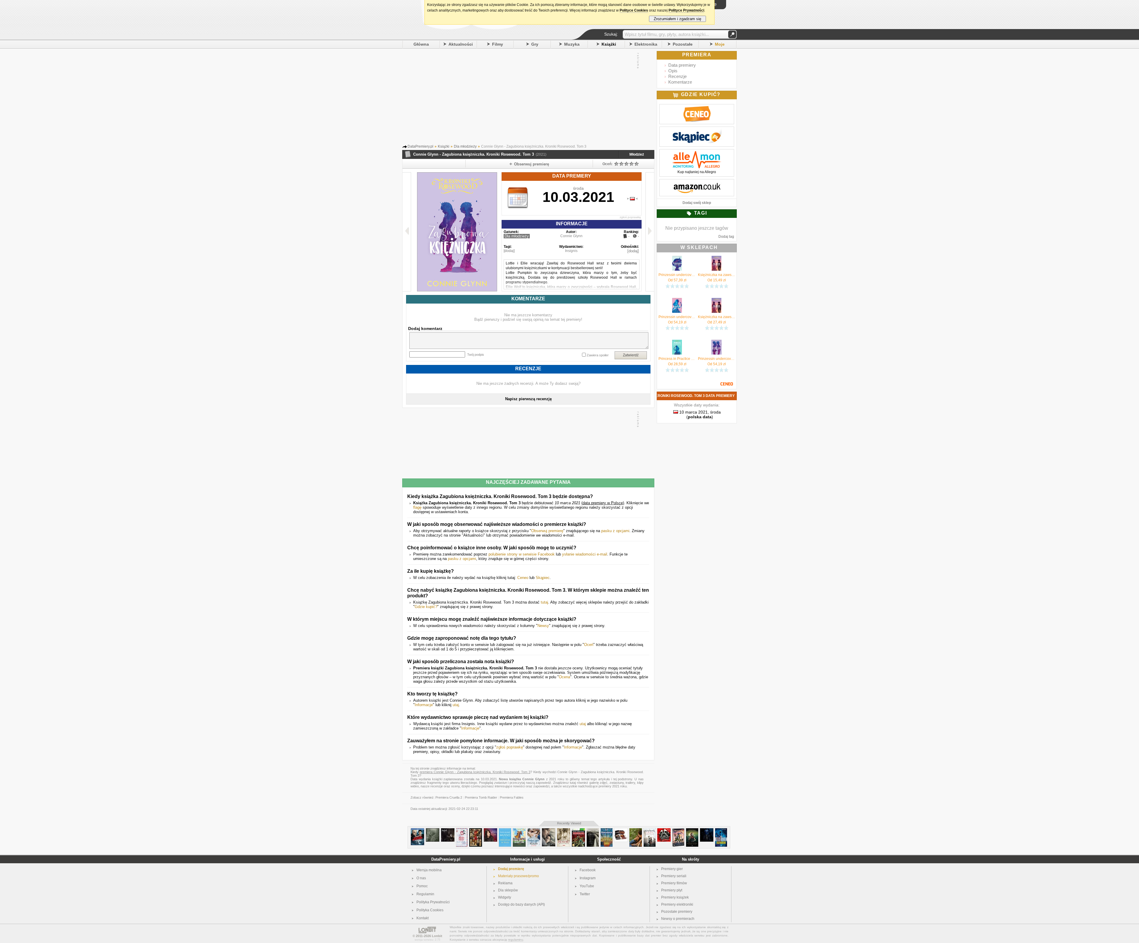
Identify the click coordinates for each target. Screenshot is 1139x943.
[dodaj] (509, 251)
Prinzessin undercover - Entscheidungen (716, 359)
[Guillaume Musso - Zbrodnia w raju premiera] (505, 830)
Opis (672, 70)
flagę (417, 507)
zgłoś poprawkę (630, 217)
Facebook (588, 870)
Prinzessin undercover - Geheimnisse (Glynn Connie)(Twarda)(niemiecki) (677, 275)
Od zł (677, 280)
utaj (456, 705)
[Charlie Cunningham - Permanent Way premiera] (433, 830)
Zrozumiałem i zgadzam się (677, 19)
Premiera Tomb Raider (481, 797)
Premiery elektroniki (677, 904)
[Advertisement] (522, 97)
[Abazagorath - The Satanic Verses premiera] (448, 830)
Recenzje (677, 76)
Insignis (571, 251)
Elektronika (645, 44)
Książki (609, 44)
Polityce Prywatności (686, 10)
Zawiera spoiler (598, 355)
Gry (534, 44)
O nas (421, 878)
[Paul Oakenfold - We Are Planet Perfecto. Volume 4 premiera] (664, 830)
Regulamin (425, 894)
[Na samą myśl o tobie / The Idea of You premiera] (635, 830)
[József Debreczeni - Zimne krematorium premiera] (592, 830)
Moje (720, 44)
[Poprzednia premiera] (407, 231)
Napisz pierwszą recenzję (528, 399)
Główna (421, 44)
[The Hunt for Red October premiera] (417, 830)
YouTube (587, 886)
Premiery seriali (673, 876)
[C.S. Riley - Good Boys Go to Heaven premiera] (533, 830)
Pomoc (422, 886)
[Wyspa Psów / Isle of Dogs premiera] (475, 830)
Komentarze (680, 81)
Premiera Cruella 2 (448, 797)
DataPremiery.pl (445, 859)
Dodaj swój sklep (697, 203)
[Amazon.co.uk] (696, 182)
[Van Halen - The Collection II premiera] (621, 830)
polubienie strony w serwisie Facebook (522, 554)
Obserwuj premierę (547, 531)
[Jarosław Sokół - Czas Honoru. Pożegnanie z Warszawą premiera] (563, 830)
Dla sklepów (508, 890)
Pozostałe (683, 44)
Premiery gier (672, 869)
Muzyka (572, 44)
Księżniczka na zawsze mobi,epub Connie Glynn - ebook (716, 275)
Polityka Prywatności (433, 902)
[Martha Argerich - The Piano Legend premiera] (490, 830)
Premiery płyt (671, 890)
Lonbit (437, 936)
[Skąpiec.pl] (696, 130)
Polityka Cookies (429, 910)
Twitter (585, 894)
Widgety (504, 897)
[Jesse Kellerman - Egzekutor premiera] (721, 830)
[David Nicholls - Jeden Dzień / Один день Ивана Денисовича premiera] (462, 830)
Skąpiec (543, 577)
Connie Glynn (571, 236)
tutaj (544, 602)
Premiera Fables (512, 797)
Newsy (543, 625)
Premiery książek (675, 897)
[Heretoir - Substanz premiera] (707, 830)
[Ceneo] (696, 107)
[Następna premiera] (649, 231)
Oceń (588, 644)
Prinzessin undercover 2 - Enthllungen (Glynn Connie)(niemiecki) (677, 317)
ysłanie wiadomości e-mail (584, 554)
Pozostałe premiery (676, 912)
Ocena (564, 677)
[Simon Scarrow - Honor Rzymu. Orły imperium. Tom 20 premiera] (692, 830)
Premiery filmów (674, 883)
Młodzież (636, 154)
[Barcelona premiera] (606, 830)
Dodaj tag (726, 236)
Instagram (588, 878)
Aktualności (460, 44)
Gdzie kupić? (426, 606)
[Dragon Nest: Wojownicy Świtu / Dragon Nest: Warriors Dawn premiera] (678, 830)
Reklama (505, 883)
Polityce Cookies (634, 10)
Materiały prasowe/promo (518, 876)
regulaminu (515, 939)
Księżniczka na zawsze (716, 317)
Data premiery (682, 65)
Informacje (424, 705)
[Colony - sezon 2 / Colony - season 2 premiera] (549, 830)
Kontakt (422, 918)
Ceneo (522, 577)
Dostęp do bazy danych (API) (521, 904)
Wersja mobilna (429, 870)
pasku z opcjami (615, 531)
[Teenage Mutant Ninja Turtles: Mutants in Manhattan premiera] (578, 830)
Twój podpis (475, 354)
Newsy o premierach (677, 919)
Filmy (497, 44)
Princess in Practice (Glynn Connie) (677, 359)
